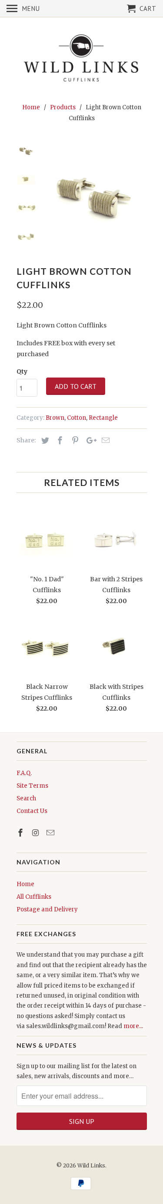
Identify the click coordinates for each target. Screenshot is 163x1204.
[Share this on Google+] (89, 440)
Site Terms (32, 785)
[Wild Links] (82, 58)
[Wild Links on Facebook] (21, 833)
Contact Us (32, 811)
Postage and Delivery (47, 909)
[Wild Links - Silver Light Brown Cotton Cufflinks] (95, 192)
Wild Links (91, 1165)
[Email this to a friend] (104, 440)
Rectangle (103, 418)
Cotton (76, 418)
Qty (22, 371)
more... (133, 1026)
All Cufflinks (34, 896)
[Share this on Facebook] (59, 440)
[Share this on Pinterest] (74, 440)
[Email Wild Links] (51, 833)
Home (25, 884)
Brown (55, 418)
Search (26, 798)
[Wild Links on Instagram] (36, 833)
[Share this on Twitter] (44, 440)
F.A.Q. (24, 773)
